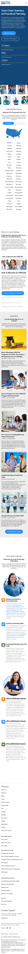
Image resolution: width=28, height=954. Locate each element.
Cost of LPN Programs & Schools (10, 856)
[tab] (14, 256)
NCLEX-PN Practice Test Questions (10, 869)
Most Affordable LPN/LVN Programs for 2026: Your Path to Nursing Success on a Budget (13, 354)
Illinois (2, 796)
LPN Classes (4, 862)
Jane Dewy (4, 358)
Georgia (3, 811)
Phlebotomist (5, 887)
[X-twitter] (10, 928)
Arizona (3, 827)
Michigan (3, 815)
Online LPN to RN (5, 842)
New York (3, 790)
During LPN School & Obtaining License (11, 859)
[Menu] (26, 3)
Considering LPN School (7, 853)
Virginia (3, 821)
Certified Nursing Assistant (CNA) (10, 881)
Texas (2, 799)
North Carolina (5, 802)
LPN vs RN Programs (6, 901)
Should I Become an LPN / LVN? (12, 516)
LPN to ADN (4, 839)
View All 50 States (6, 830)
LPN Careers (4, 872)
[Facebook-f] (7, 928)
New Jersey (4, 818)
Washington (4, 824)
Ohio (2, 808)
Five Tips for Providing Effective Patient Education (12, 436)
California (3, 793)
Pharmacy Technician (7, 893)
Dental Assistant (5, 890)
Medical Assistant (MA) (7, 884)
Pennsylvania (4, 805)
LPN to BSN (4, 846)
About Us (3, 904)
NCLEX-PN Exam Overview (8, 866)
